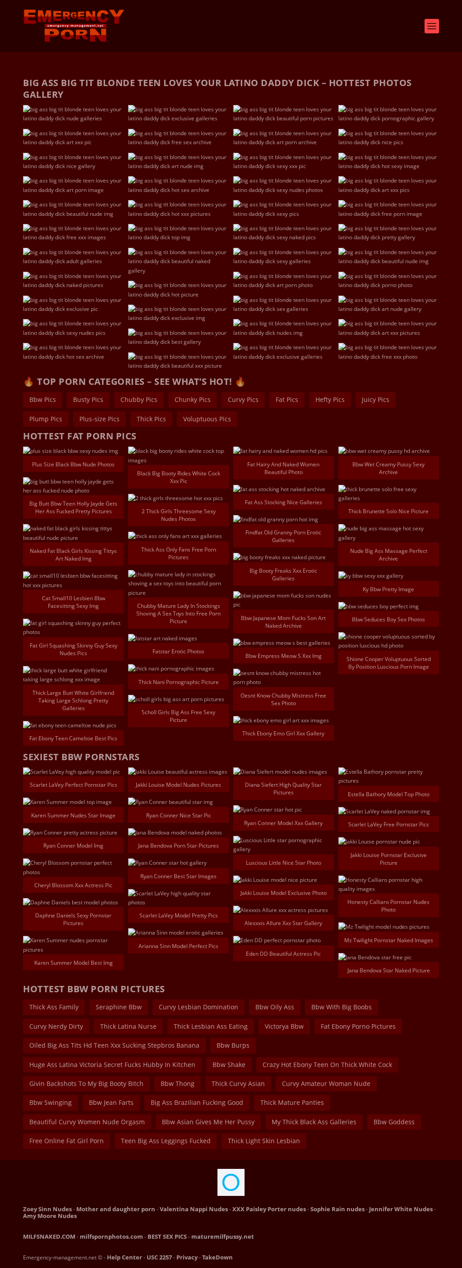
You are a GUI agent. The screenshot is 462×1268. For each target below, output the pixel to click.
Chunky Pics (193, 399)
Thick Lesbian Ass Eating (211, 1026)
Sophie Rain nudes (337, 1209)
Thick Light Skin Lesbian (264, 1140)
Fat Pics (287, 399)
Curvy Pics (243, 399)
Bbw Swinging (50, 1102)
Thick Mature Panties (292, 1102)
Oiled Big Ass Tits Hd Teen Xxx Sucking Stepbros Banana (114, 1045)
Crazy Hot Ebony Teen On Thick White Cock (327, 1064)
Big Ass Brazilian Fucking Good (197, 1102)
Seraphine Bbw (119, 1007)
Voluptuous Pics (207, 419)
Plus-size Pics (99, 419)
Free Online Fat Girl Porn (66, 1140)
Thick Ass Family (54, 1007)
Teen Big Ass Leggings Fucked (166, 1140)
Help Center (124, 1257)
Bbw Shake (229, 1064)
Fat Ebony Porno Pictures (358, 1026)
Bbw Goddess (394, 1121)
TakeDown (217, 1257)
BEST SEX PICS (167, 1236)
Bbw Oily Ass (274, 1007)
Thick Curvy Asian (238, 1083)
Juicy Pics (375, 399)
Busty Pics (88, 399)
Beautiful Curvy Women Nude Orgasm (87, 1121)
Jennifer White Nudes (401, 1209)
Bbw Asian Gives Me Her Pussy (208, 1121)
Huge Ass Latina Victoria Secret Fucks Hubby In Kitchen (112, 1064)
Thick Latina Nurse (128, 1026)
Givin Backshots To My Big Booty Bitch (86, 1083)
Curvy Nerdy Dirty (56, 1026)
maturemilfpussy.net (222, 1236)
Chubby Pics (138, 399)
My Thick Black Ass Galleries (314, 1121)
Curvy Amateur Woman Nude (326, 1083)
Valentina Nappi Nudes (194, 1209)
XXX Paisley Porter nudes (269, 1209)
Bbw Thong (177, 1083)
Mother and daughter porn (115, 1209)
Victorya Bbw (284, 1026)
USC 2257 (159, 1257)
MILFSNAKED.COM (49, 1236)
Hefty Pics (330, 399)
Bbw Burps (233, 1045)
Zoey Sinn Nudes (47, 1209)
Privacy (187, 1257)
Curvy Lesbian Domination (198, 1007)
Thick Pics (151, 419)
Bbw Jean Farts (111, 1102)
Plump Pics (45, 419)
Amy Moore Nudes (50, 1216)
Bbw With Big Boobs (341, 1007)
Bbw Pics (42, 399)
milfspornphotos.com (111, 1236)
